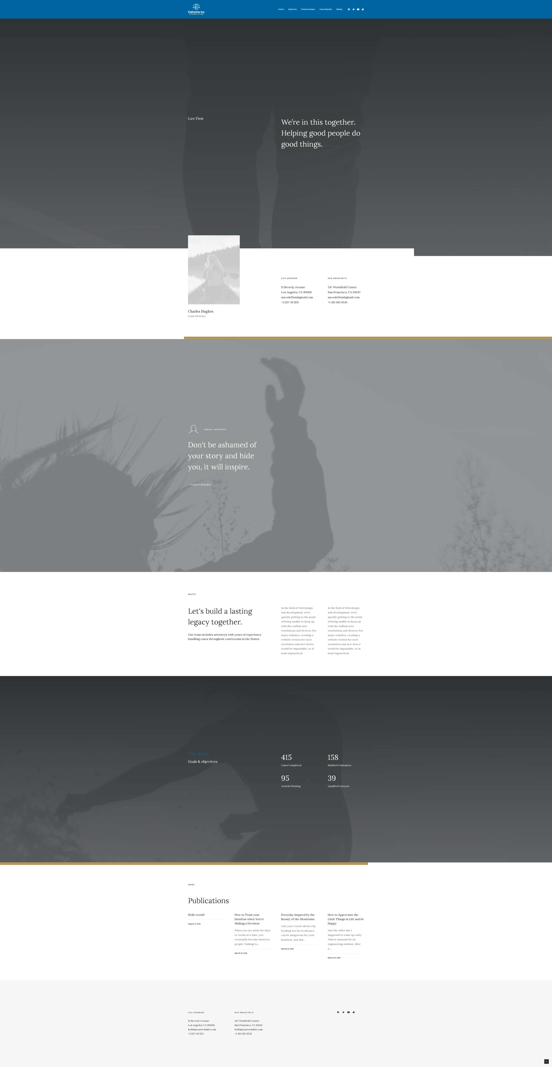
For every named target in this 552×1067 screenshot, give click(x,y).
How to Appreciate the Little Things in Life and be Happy (346, 919)
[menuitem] (281, 9)
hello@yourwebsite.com (202, 1029)
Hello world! (196, 915)
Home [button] (281, 9)
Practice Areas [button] (308, 9)
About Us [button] (292, 9)
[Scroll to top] (546, 1061)
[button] (349, 9)
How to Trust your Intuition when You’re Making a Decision (249, 919)
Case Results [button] (326, 9)
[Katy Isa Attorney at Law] (196, 9)
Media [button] (339, 9)
